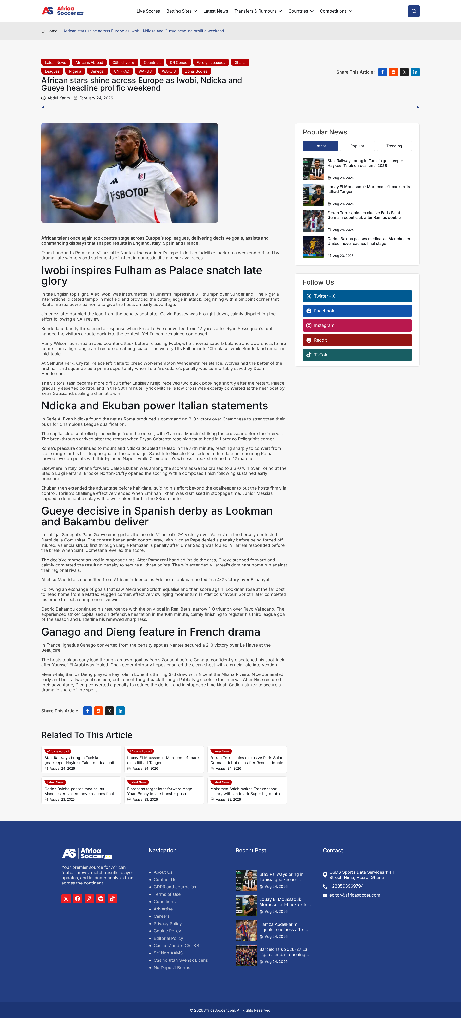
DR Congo (178, 62)
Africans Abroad (89, 62)
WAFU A (145, 71)
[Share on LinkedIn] (415, 72)
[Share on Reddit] (393, 72)
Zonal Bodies (196, 71)
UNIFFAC (121, 71)
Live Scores (148, 10)
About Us (163, 872)
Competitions (333, 10)
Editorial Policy (168, 938)
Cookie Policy (167, 930)
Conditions (165, 901)
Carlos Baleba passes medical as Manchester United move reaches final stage (79, 791)
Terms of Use (167, 894)
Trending (394, 145)
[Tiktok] (112, 898)
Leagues (52, 71)
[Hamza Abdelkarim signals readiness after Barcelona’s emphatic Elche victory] (246, 930)
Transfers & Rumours (255, 10)
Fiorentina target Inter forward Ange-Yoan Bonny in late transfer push (160, 791)
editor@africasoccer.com (354, 894)
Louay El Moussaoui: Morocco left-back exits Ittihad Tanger (163, 760)
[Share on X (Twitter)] (404, 72)
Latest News (215, 10)
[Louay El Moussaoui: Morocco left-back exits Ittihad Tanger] (246, 905)
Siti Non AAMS (168, 952)
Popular (357, 145)
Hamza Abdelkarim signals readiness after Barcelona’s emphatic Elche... (281, 927)
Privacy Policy (168, 923)
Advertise (163, 908)
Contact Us (165, 879)
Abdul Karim (59, 98)
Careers (162, 916)
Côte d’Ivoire (123, 62)
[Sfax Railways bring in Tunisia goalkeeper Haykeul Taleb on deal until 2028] (246, 880)
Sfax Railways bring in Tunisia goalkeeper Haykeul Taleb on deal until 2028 (79, 760)
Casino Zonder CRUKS (176, 945)
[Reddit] (100, 898)
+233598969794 (346, 886)
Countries (298, 10)
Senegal (97, 71)
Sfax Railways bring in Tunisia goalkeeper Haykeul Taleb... (281, 877)
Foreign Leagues (211, 62)
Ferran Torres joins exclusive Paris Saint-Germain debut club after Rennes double (247, 760)
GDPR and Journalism (176, 886)
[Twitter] (66, 898)
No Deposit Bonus (172, 967)
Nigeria (75, 71)
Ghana (240, 62)
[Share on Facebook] (382, 72)
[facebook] (77, 898)
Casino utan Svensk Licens (181, 960)
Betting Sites (179, 10)
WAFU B (169, 71)
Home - (53, 31)
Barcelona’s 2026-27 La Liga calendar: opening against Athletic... (283, 952)
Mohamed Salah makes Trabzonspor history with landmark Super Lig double (245, 791)
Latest (320, 145)
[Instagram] (89, 898)
